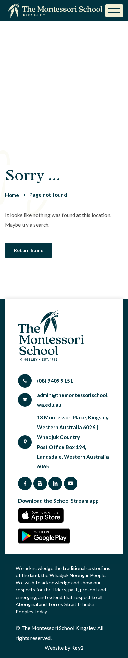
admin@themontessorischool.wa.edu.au (72, 400)
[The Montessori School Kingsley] (56, 10)
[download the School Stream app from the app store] (43, 515)
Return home (28, 250)
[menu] (114, 10)
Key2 (77, 648)
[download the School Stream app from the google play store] (44, 536)
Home (12, 195)
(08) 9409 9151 (55, 381)
